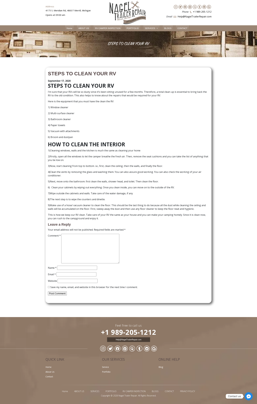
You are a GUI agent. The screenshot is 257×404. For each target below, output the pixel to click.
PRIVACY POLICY (187, 391)
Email (52, 274)
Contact (49, 376)
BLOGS (167, 28)
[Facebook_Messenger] (249, 396)
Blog (161, 367)
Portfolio (106, 371)
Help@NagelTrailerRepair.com (194, 16)
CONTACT (182, 28)
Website (52, 281)
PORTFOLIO (133, 28)
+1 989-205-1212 (202, 11)
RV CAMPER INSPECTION (107, 28)
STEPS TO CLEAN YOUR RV (82, 73)
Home (69, 28)
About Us (50, 371)
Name (52, 267)
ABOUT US (83, 28)
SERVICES (150, 28)
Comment (54, 235)
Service (105, 367)
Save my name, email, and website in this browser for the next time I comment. (94, 287)
